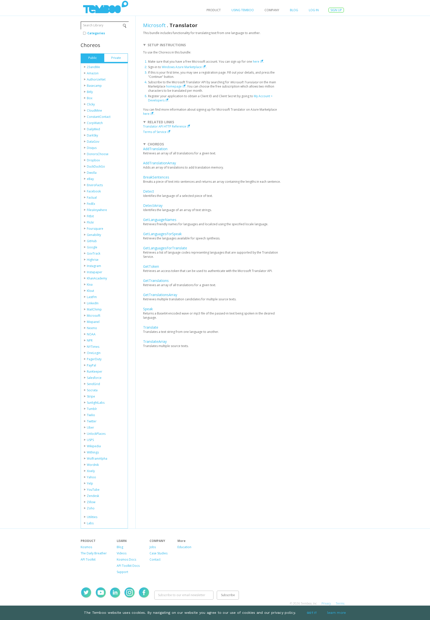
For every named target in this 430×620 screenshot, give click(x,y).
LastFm (92, 297)
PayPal (91, 365)
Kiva (90, 284)
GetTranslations (156, 280)
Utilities (92, 517)
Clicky (91, 104)
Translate (150, 327)
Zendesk (93, 496)
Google (92, 247)
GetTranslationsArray (160, 294)
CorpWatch (95, 123)
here (256, 61)
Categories (96, 33)
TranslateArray (155, 341)
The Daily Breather (94, 553)
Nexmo (92, 328)
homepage (174, 86)
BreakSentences (156, 177)
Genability (94, 235)
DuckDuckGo (96, 166)
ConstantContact (98, 117)
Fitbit (90, 216)
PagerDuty (94, 359)
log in (314, 10)
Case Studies (158, 553)
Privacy (326, 603)
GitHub (92, 241)
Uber (90, 427)
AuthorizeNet (96, 79)
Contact (155, 559)
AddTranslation (155, 148)
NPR (90, 340)
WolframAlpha (97, 458)
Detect (148, 191)
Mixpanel (93, 322)
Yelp (90, 483)
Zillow (91, 502)
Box (89, 98)
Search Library (93, 25)
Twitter (92, 421)
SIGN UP (336, 10)
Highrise (93, 260)
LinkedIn (93, 303)
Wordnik (93, 465)
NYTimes (93, 347)
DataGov (93, 141)
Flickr (90, 222)
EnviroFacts (95, 185)
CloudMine (94, 110)
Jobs (153, 547)
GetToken (151, 266)
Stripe (91, 396)
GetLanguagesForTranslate (165, 248)
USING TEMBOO (242, 10)
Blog (294, 10)
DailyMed (93, 129)
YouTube (93, 489)
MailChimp (94, 309)
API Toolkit (88, 559)
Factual (92, 197)
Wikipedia (94, 446)
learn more (336, 613)
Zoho (91, 508)
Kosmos (86, 547)
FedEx (91, 204)
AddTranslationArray (159, 163)
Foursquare (95, 228)
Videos (121, 553)
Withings (93, 452)
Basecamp (94, 86)
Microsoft (93, 315)
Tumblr (92, 409)
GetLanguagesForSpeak (162, 233)
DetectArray (152, 205)
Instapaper (94, 272)
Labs (90, 523)
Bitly (90, 92)
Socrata (92, 390)
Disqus (92, 148)
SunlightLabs (96, 402)
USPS (90, 440)
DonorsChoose (97, 154)
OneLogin (94, 353)
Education (184, 547)
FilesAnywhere (97, 210)
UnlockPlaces (96, 434)
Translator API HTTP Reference (164, 126)
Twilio (91, 415)
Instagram (94, 266)
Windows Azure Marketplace (182, 67)
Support (122, 572)
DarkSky (92, 135)
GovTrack (93, 253)
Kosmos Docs (126, 559)
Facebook (94, 191)
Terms (340, 603)
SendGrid (93, 384)
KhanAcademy (97, 278)
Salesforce (94, 378)
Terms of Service (154, 132)
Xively (91, 471)
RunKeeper (94, 371)
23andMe (93, 67)
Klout (90, 291)
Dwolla (92, 173)
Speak (148, 309)
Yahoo (91, 477)
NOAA (91, 334)
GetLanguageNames (159, 219)
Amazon (93, 73)
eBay (90, 179)
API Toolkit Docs (128, 566)
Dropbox (93, 160)
